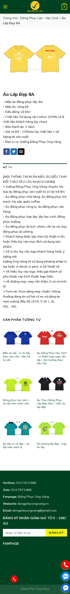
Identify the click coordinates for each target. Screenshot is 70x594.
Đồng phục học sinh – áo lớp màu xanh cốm (16, 401)
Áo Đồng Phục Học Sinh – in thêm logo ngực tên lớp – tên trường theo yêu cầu (52, 358)
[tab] (35, 167)
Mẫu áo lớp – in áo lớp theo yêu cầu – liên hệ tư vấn (16, 356)
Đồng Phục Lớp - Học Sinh (39, 18)
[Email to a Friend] (21, 151)
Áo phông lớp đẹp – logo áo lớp (52, 445)
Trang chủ (10, 18)
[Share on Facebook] (6, 151)
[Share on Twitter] (13, 151)
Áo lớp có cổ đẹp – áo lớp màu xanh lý (16, 445)
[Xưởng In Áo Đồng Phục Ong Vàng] (35, 7)
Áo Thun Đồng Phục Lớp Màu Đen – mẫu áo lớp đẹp (51, 403)
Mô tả (7, 167)
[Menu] (5, 6)
